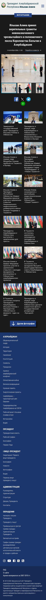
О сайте (6, 573)
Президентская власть (11, 433)
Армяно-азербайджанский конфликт (9, 373)
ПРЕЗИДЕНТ (8, 429)
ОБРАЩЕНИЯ (8, 512)
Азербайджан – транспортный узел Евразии (10, 399)
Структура (7, 497)
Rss (23, 561)
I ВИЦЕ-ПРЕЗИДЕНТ (11, 451)
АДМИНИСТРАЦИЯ (11, 487)
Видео (5, 423)
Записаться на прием (11, 538)
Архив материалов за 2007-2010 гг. (17, 575)
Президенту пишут (10, 522)
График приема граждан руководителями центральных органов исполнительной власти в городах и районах (12, 547)
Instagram (4, 561)
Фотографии (7, 470)
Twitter (18, 561)
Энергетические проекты (12, 392)
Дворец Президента (10, 501)
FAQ (4, 570)
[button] (42, 68)
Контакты (6, 505)
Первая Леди (8, 445)
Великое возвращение (11, 384)
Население (7, 355)
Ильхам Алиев (27, 6)
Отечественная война (11, 380)
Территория (7, 351)
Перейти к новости (32, 50)
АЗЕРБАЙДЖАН (10, 336)
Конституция (8, 359)
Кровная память (9, 388)
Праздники (7, 367)
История (6, 347)
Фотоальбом (7, 419)
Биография (7, 441)
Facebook (14, 561)
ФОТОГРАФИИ (23, 15)
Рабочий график (9, 437)
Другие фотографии (25, 323)
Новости (6, 466)
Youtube (9, 561)
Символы (6, 363)
